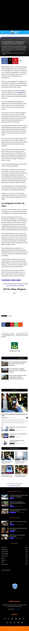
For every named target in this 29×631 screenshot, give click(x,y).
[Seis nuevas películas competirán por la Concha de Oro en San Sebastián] (4, 363)
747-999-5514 (17, 609)
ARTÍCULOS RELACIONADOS (11, 358)
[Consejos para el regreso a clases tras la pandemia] (21, 469)
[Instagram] (12, 618)
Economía (11, 524)
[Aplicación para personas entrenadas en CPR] (14, 402)
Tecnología (12, 430)
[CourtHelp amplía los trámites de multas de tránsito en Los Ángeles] (4, 497)
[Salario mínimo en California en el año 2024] (4, 523)
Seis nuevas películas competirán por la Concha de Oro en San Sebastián (18, 363)
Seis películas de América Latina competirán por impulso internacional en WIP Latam (17, 377)
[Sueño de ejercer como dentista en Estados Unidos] (4, 536)
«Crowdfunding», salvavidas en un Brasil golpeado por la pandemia (7, 335)
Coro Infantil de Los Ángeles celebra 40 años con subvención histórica (17, 370)
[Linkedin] (16, 618)
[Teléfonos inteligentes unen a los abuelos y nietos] (4, 442)
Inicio (2, 35)
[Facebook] (3, 324)
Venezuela (10, 315)
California (11, 498)
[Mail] (19, 618)
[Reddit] (6, 622)
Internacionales (4, 365)
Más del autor (21, 358)
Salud (3, 411)
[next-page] (4, 382)
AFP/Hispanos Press (7, 52)
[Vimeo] (18, 622)
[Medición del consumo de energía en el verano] (4, 428)
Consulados (12, 531)
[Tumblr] (10, 622)
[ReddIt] (20, 324)
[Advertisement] (14, 15)
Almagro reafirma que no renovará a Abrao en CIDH (22, 334)
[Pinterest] (12, 324)
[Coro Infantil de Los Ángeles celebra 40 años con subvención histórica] (4, 370)
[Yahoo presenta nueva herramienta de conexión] (4, 435)
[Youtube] (22, 622)
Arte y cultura (6, 35)
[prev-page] (2, 382)
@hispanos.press (14, 485)
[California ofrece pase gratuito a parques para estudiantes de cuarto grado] (4, 503)
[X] (8, 324)
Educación (17, 473)
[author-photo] (14, 348)
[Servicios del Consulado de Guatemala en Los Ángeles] (4, 530)
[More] (20, 61)
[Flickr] (8, 618)
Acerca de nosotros (5, 570)
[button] (2, 32)
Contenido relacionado (11, 280)
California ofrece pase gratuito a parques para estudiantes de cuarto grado (17, 503)
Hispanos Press (4, 417)
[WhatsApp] (16, 324)
